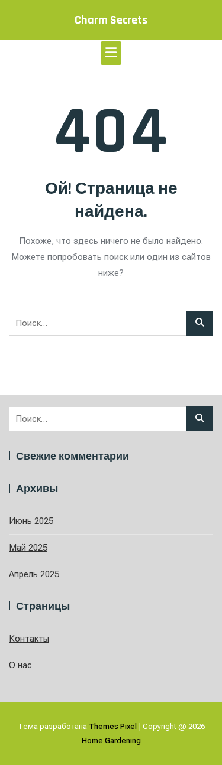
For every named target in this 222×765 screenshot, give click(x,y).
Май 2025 (28, 547)
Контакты (29, 638)
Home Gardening (111, 740)
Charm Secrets (111, 20)
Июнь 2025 (31, 521)
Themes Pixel (113, 726)
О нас (20, 665)
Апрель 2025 (34, 574)
